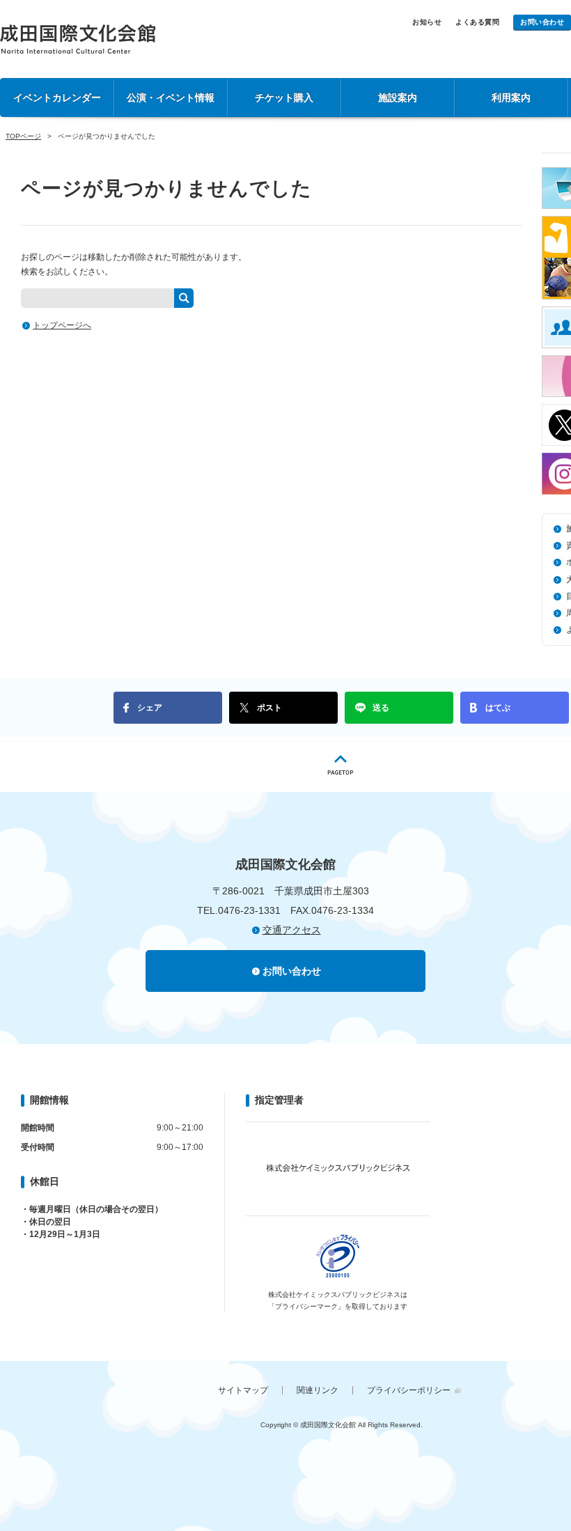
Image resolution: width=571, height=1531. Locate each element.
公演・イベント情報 (170, 97)
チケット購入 (284, 97)
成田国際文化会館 (77, 39)
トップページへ (62, 325)
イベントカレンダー (57, 97)
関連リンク (317, 1390)
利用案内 (511, 97)
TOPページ (23, 136)
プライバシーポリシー (409, 1390)
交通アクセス (292, 929)
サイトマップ (243, 1390)
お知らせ (426, 22)
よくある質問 (477, 22)
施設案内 (397, 97)
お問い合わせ (542, 22)
